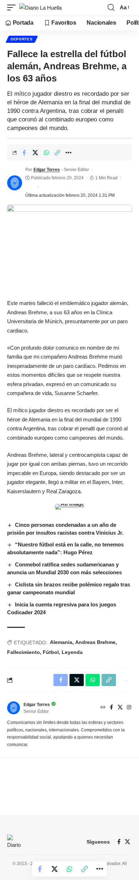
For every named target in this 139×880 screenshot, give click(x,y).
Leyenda (72, 652)
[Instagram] (129, 707)
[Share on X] (35, 152)
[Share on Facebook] (24, 152)
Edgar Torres (47, 169)
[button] (13, 7)
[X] (120, 707)
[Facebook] (111, 707)
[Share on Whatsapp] (46, 152)
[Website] (103, 707)
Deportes (22, 39)
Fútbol (51, 652)
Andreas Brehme (95, 642)
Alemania (61, 642)
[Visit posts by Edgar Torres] (14, 182)
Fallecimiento (23, 652)
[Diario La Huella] (40, 7)
